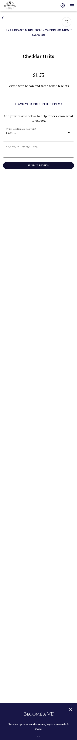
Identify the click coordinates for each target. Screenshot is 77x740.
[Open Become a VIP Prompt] (38, 736)
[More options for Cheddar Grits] (66, 21)
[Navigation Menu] (72, 5)
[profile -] (62, 5)
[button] (4, 17)
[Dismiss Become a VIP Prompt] (70, 709)
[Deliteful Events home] (19, 5)
